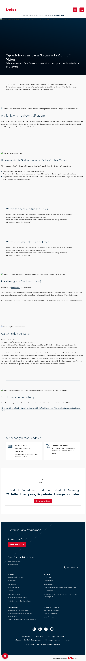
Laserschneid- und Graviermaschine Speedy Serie (60, 587)
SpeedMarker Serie (50, 591)
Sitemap (67, 640)
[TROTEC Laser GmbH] (11, 9)
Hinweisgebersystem (53, 640)
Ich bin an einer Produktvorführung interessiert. (24, 451)
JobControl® (15, 287)
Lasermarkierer (49, 584)
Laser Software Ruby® (51, 613)
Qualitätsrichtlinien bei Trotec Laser (19, 601)
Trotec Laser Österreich (15, 577)
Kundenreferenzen (14, 594)
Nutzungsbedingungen (56, 637)
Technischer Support (62, 449)
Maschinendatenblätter (51, 610)
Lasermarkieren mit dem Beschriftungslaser (22, 619)
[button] (5, 656)
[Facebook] (46, 629)
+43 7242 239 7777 (72, 568)
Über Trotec (12, 581)
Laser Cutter (48, 577)
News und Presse (13, 587)
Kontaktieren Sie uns (43, 501)
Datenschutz (26, 637)
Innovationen (12, 584)
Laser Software (49, 617)
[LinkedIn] (40, 629)
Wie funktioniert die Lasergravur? (18, 610)
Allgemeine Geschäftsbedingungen (28, 640)
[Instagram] (34, 629)
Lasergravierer (48, 581)
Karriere (10, 591)
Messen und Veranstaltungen (17, 598)
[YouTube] (51, 629)
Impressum (39, 637)
